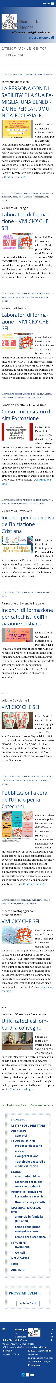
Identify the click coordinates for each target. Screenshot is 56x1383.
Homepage (19, 1120)
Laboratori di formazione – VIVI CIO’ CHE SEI (25, 221)
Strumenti (11, 904)
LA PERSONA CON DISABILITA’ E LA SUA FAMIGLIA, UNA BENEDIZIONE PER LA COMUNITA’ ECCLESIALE (27, 102)
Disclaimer (34, 1364)
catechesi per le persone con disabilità (27, 75)
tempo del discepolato (30, 1237)
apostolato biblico (27, 1176)
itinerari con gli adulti (42, 777)
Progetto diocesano (28, 1146)
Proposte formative (39, 197)
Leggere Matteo (9, 780)
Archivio (5, 75)
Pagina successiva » (40, 1105)
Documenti (22, 1247)
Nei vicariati (24, 197)
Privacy (44, 1361)
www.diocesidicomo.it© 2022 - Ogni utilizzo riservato (39, 1351)
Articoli (20, 1252)
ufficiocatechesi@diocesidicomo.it (33, 32)
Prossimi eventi (25, 1293)
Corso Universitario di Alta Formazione (26, 415)
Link (14, 1264)
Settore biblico (42, 780)
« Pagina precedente (16, 1105)
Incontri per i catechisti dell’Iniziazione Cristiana (28, 524)
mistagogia (12, 197)
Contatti (21, 1135)
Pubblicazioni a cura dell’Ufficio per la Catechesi (24, 799)
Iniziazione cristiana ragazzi (23, 900)
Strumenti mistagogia (27, 904)
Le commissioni (23, 1141)
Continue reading (15, 176)
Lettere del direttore (28, 1125)
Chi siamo (18, 1131)
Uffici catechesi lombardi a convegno (25, 1024)
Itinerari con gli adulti (30, 1202)
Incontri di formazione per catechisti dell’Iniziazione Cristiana (27, 617)
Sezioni (49, 75)
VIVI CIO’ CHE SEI (20, 707)
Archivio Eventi (28, 1303)
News (4, 1007)
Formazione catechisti (20, 193)
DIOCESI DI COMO (40, 38)
